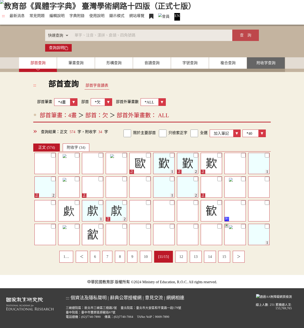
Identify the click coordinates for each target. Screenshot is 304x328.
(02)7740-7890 (91, 317)
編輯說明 (57, 16)
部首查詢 (38, 63)
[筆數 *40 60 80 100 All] (253, 133)
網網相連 (175, 297)
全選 (204, 133)
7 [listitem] (107, 257)
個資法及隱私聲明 (89, 297)
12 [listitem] (181, 257)
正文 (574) (46, 147)
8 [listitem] (120, 257)
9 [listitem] (132, 257)
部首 (85, 102)
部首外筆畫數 (127, 102)
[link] (127, 133)
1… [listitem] (66, 257)
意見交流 (154, 297)
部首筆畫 (42, 102)
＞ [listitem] (239, 257)
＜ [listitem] (82, 257)
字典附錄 (77, 16)
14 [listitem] (210, 257)
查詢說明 (56, 48)
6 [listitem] (95, 257)
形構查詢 (114, 63)
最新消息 (17, 16)
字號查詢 (190, 63)
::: (3, 16)
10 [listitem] (146, 257)
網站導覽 (136, 16)
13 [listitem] (196, 257)
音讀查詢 (152, 63)
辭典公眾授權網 (126, 297)
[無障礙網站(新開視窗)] (274, 296)
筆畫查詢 (76, 63)
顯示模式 (116, 16)
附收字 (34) (76, 147)
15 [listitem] (224, 257)
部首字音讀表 (97, 85)
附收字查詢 (266, 63)
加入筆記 (221, 133)
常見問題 (37, 16)
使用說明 (96, 16)
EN (177, 16)
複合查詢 (228, 63)
